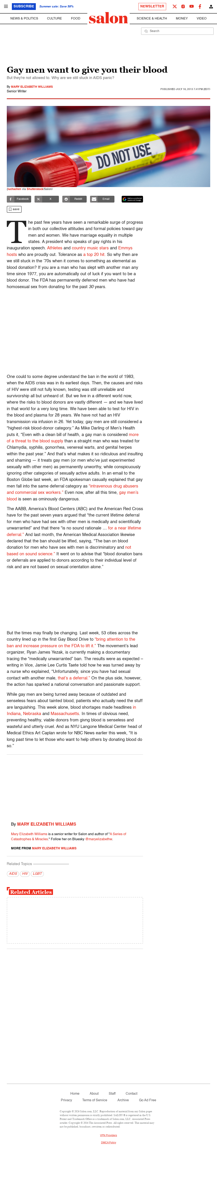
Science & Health (152, 18)
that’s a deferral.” (74, 678)
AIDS (13, 874)
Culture (54, 18)
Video (202, 18)
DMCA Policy (108, 1143)
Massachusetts (65, 714)
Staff (112, 1094)
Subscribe (24, 6)
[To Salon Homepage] (108, 17)
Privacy (66, 1100)
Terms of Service (94, 1100)
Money (182, 18)
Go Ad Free (147, 1100)
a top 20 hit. (94, 255)
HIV (25, 874)
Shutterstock (35, 189)
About (94, 1094)
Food (75, 18)
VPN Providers (108, 1135)
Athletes (54, 248)
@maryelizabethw (98, 839)
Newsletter (152, 6)
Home (74, 1094)
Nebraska (32, 714)
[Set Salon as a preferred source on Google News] (132, 199)
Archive (123, 1100)
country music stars (90, 248)
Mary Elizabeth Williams (32, 86)
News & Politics (24, 18)
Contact (131, 1094)
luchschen (14, 189)
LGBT (37, 874)
